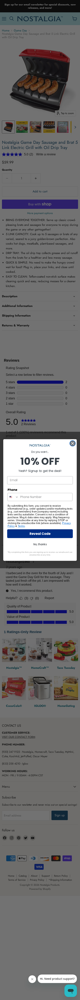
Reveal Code (40, 533)
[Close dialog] (72, 443)
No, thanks (40, 544)
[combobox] (13, 497)
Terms (21, 526)
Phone (12, 490)
